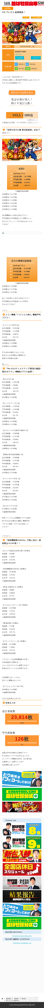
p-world (20, 58)
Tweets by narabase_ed (22, 943)
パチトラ (35, 58)
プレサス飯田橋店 (36, 17)
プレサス (26, 17)
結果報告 (8, 998)
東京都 (24, 998)
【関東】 (16, 998)
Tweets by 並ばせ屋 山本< (22, 936)
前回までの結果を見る (22, 92)
